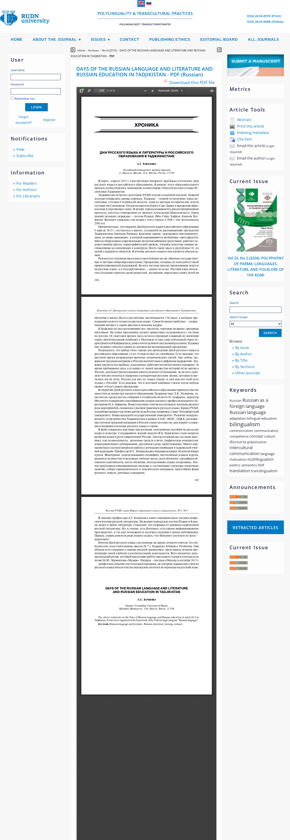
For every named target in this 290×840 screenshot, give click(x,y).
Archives (93, 50)
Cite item (244, 139)
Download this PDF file (192, 82)
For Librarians (28, 196)
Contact (129, 39)
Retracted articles (255, 527)
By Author (243, 353)
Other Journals (247, 372)
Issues (98, 39)
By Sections (245, 366)
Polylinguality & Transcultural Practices (145, 18)
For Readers (26, 183)
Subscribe (24, 155)
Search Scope (238, 317)
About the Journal (55, 39)
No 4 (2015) (109, 50)
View (20, 149)
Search (234, 303)
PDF (111, 56)
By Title (241, 360)
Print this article (250, 126)
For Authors (26, 189)
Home (17, 39)
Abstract (244, 119)
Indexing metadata (253, 132)
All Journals (263, 39)
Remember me (24, 99)
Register (49, 120)
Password (17, 84)
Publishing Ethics (169, 39)
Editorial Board (219, 39)
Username (17, 70)
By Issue (242, 347)
